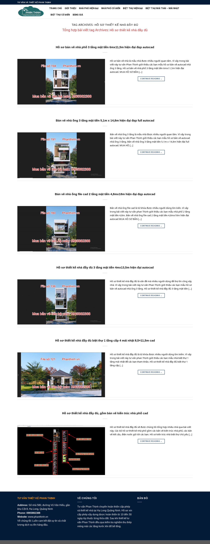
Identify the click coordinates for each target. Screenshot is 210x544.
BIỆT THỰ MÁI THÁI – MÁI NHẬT (162, 8)
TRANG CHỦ (55, 8)
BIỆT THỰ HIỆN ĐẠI (133, 8)
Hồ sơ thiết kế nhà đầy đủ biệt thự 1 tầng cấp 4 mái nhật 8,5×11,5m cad (105, 340)
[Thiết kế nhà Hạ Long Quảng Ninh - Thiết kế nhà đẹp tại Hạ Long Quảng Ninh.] (31, 11)
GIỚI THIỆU (70, 8)
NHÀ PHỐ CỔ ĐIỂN (110, 8)
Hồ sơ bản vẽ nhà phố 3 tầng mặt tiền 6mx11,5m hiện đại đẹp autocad (105, 47)
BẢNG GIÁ (78, 15)
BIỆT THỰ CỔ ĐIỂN (60, 15)
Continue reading (151, 79)
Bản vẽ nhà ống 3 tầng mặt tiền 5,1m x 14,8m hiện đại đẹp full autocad (105, 120)
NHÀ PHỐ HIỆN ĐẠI (88, 8)
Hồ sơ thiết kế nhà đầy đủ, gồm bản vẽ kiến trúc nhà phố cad (105, 413)
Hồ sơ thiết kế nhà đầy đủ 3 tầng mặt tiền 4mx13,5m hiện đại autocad (105, 267)
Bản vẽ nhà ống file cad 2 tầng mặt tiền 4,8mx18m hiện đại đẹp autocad (105, 194)
